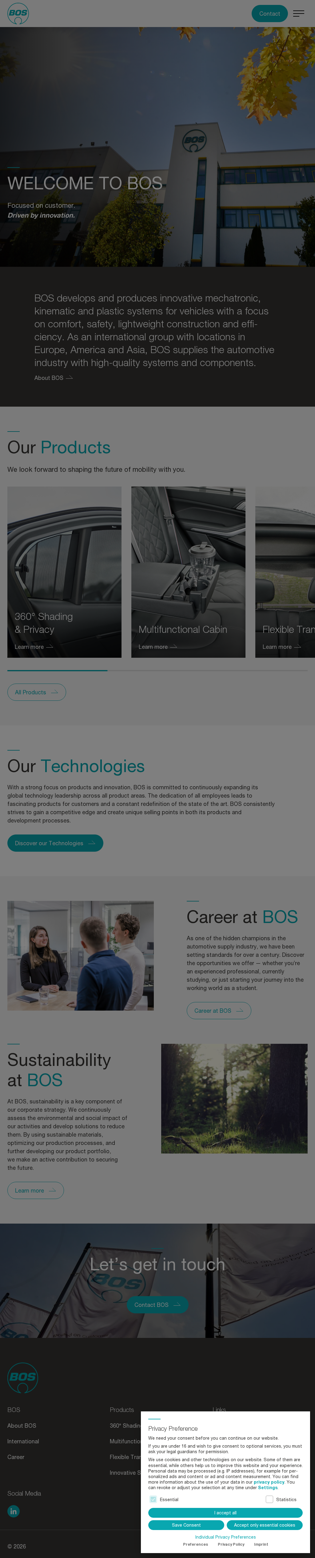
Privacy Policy (231, 1544)
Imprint (261, 1544)
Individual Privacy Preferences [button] (225, 1537)
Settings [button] (267, 1487)
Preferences (195, 1544)
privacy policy (269, 1482)
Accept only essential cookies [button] (264, 1525)
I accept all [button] (225, 1512)
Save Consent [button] (186, 1525)
